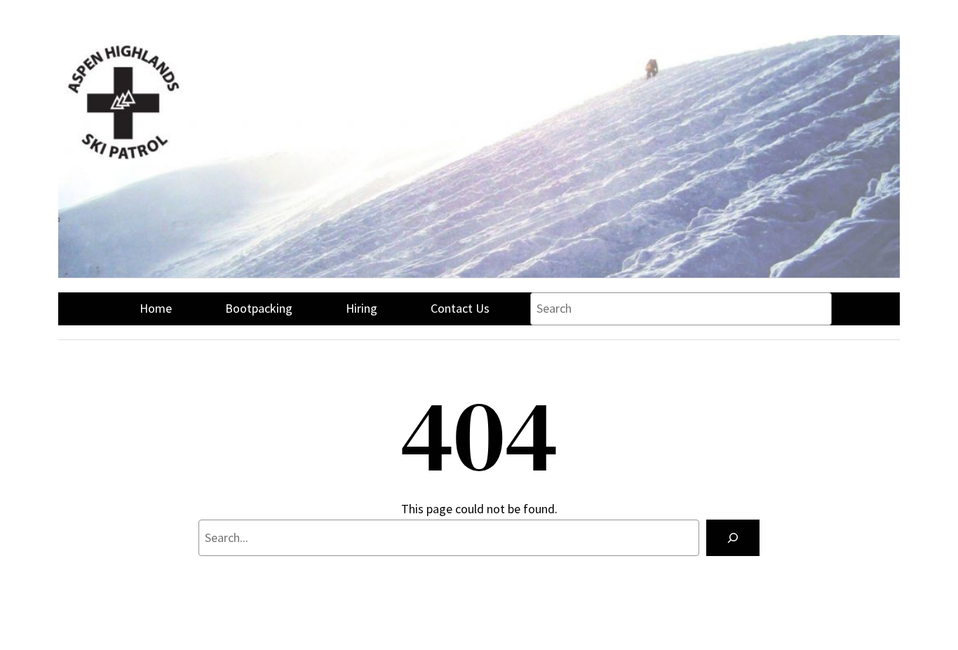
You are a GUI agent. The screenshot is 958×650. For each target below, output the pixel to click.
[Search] (733, 538)
